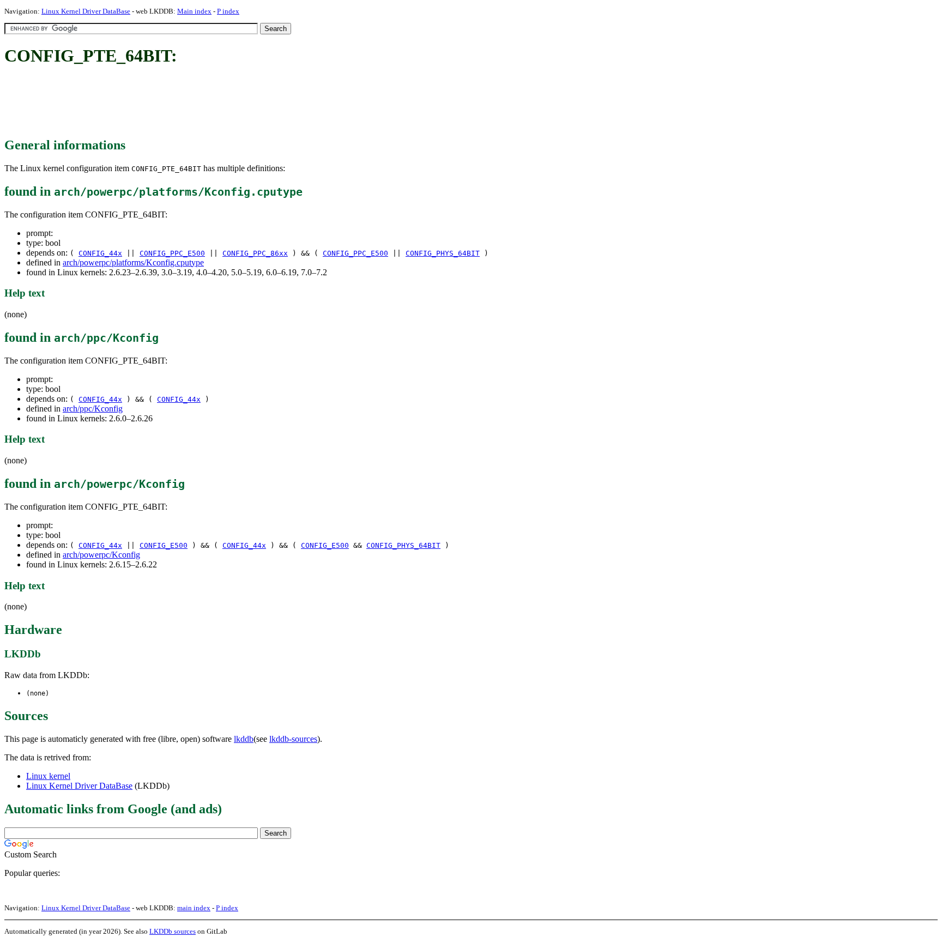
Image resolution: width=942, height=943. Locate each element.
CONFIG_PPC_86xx (255, 253)
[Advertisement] (202, 102)
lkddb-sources (293, 738)
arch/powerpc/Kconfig (101, 554)
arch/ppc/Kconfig (93, 408)
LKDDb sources (172, 931)
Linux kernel (48, 776)
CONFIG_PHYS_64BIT (443, 253)
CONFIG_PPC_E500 (172, 253)
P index (228, 11)
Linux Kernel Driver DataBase (85, 11)
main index (193, 908)
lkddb (243, 738)
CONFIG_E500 (164, 545)
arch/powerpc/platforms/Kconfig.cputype (133, 262)
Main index (194, 11)
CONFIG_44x (100, 253)
